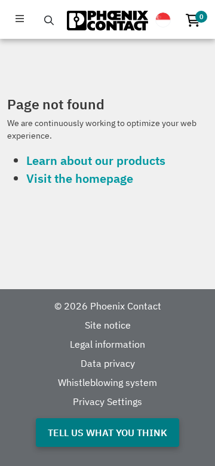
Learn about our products (95, 160)
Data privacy (108, 363)
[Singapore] (163, 19)
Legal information (107, 344)
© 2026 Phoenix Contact (107, 306)
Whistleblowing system (107, 382)
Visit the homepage (79, 178)
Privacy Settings (107, 401)
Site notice (108, 325)
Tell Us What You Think (107, 433)
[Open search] (49, 20)
